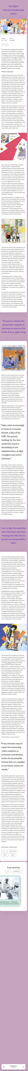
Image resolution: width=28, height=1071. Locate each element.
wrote (3, 579)
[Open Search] (3, 1067)
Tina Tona (10, 71)
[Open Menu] (23, 1067)
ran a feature (8, 662)
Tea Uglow (21, 56)
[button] (13, 26)
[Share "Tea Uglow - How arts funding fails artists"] (3, 44)
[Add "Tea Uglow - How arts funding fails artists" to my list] (6, 44)
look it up (4, 692)
